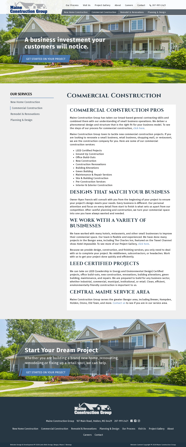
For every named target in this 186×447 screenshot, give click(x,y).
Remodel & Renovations (132, 12)
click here (138, 128)
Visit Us (87, 5)
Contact (141, 5)
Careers (129, 5)
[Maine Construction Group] (93, 408)
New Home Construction (75, 12)
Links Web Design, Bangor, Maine (52, 445)
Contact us (118, 303)
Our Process (72, 5)
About (118, 5)
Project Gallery (102, 5)
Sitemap (69, 445)
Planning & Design (157, 12)
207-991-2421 (159, 5)
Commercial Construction (104, 12)
